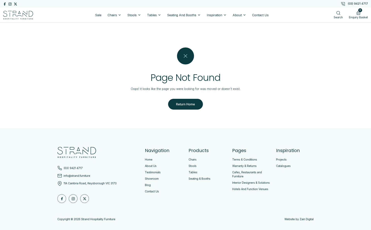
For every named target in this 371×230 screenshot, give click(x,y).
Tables (152, 15)
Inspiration (214, 15)
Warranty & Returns (244, 165)
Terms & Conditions (244, 159)
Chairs (112, 15)
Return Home (185, 104)
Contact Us (260, 15)
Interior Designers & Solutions (251, 182)
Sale (98, 15)
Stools (132, 15)
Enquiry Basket (358, 14)
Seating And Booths (181, 15)
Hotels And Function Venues (250, 189)
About (237, 15)
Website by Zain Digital (299, 219)
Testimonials (153, 172)
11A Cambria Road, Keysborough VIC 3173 (90, 183)
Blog (148, 185)
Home (148, 159)
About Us (151, 165)
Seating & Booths (199, 178)
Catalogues (283, 165)
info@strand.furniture (77, 175)
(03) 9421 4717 (358, 3)
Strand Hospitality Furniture (98, 219)
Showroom (152, 178)
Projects (281, 159)
